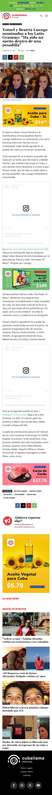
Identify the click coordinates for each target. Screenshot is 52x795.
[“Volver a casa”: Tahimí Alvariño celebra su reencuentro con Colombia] (26, 624)
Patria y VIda (31, 494)
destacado (7, 494)
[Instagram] (22, 785)
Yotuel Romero (9, 498)
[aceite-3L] (26, 126)
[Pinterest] (16, 57)
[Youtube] (38, 785)
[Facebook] (4, 57)
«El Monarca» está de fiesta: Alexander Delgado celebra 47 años (23, 675)
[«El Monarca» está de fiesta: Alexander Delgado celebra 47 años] (26, 658)
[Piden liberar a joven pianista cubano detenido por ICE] (26, 693)
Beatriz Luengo (36, 491)
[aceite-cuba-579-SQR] (26, 592)
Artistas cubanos (20, 491)
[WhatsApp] (21, 57)
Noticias (6, 24)
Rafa (32, 50)
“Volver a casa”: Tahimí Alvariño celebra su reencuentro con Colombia (25, 640)
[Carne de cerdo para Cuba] (26, 484)
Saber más (30, 9)
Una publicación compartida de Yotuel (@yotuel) (26, 243)
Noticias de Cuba (15, 24)
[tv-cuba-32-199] (26, 279)
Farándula (7, 635)
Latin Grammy (19, 494)
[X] (10, 57)
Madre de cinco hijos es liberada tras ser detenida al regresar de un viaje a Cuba (25, 745)
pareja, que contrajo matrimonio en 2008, (27, 249)
